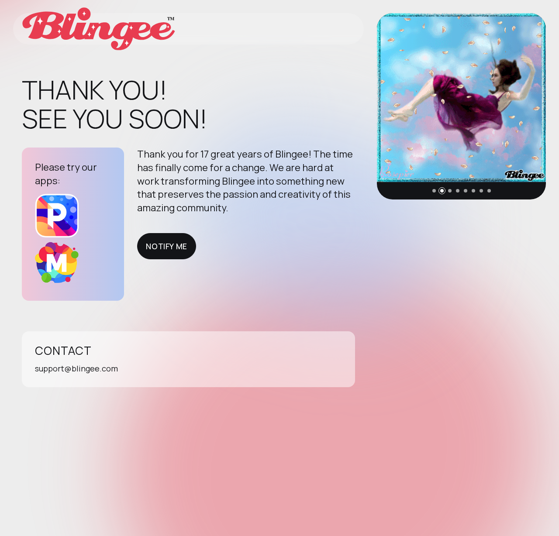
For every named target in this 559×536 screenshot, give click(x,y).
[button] (434, 190)
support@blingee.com (76, 368)
